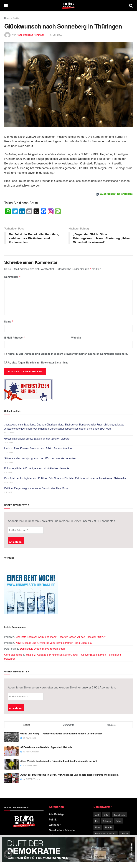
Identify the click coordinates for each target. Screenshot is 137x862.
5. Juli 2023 (56, 34)
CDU (106, 814)
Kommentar (12, 276)
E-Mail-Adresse (14, 337)
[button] (8, 854)
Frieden (107, 820)
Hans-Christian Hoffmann (30, 34)
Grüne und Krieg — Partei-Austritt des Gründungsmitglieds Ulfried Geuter (61, 733)
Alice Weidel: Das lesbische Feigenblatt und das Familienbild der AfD (58, 761)
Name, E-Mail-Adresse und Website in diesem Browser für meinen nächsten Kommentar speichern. (68, 353)
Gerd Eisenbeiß (13, 654)
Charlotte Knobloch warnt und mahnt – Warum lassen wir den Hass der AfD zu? (61, 637)
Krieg (118, 820)
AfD (97, 814)
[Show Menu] (6, 5)
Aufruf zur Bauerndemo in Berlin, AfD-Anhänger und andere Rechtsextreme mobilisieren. (69, 774)
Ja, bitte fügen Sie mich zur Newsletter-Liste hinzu (37, 362)
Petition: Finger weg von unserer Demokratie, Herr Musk (36, 488)
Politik (16, 17)
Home (7, 17)
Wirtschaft (55, 825)
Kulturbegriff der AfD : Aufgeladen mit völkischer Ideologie (36, 468)
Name (9, 321)
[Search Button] (131, 5)
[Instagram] (50, 211)
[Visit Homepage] (68, 5)
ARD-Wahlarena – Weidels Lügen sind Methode (46, 747)
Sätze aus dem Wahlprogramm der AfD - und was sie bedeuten (40, 458)
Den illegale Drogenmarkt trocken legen (42, 648)
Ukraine (125, 833)
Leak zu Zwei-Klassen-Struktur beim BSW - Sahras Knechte (38, 448)
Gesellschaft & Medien (62, 830)
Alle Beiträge (56, 814)
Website (76, 337)
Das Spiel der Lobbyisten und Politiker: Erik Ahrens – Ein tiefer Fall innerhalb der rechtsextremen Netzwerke (65, 478)
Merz (97, 827)
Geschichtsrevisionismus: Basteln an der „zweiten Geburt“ (37, 438)
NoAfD (108, 827)
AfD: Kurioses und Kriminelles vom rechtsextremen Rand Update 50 (54, 642)
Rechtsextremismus (105, 833)
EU (96, 820)
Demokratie (119, 814)
